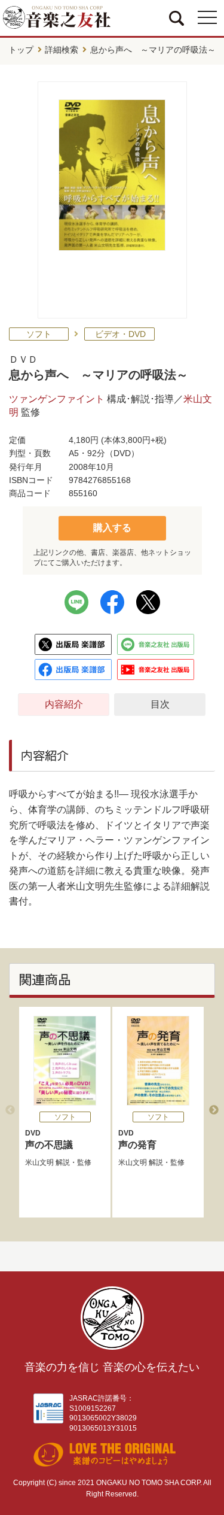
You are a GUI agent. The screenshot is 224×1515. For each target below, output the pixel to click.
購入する (112, 528)
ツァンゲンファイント (57, 399)
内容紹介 (64, 704)
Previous (10, 1110)
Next (214, 1110)
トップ (20, 49)
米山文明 (39, 1162)
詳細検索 (61, 49)
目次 (160, 704)
